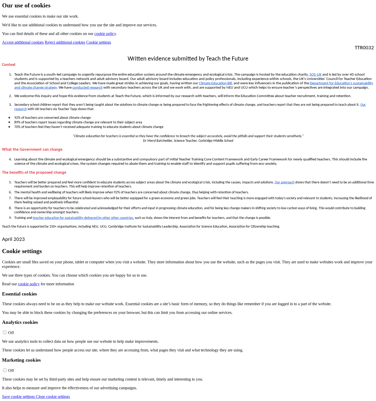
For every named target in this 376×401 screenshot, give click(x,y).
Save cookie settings (19, 396)
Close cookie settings (53, 396)
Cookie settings (98, 42)
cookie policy (105, 33)
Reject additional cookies (65, 42)
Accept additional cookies (23, 42)
